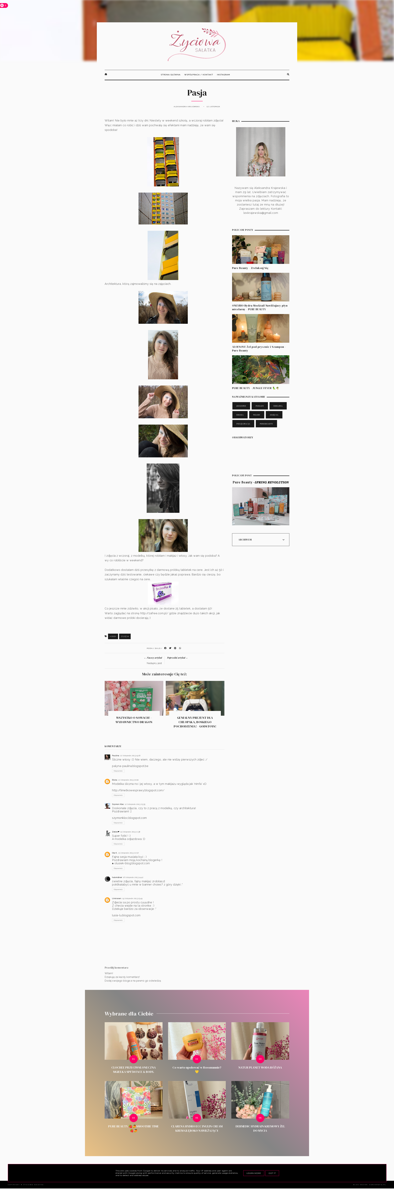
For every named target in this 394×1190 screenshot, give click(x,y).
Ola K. (114, 853)
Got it (272, 1173)
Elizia (114, 780)
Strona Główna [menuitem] (171, 75)
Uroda (240, 414)
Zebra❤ (115, 832)
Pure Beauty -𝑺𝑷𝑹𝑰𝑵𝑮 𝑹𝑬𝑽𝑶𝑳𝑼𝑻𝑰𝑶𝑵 (261, 482)
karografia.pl (377, 1184)
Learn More (254, 1173)
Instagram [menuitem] (223, 75)
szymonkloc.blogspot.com (129, 817)
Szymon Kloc (118, 804)
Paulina (115, 755)
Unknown (116, 898)
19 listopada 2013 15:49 (132, 898)
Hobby (113, 636)
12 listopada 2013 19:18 (130, 755)
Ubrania (278, 406)
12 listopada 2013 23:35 (135, 804)
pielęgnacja (243, 423)
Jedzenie (241, 406)
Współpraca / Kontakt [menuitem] (198, 75)
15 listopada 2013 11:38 (130, 832)
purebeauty (266, 423)
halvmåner (117, 877)
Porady (260, 406)
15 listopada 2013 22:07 (128, 853)
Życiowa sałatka (34, 1184)
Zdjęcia (125, 636)
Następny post (154, 663)
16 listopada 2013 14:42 (133, 877)
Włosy (256, 414)
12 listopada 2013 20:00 (128, 780)
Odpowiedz (118, 771)
